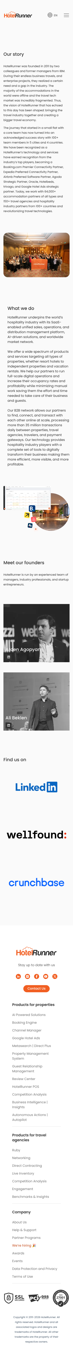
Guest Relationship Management (27, 1069)
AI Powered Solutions (29, 1014)
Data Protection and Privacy (34, 1268)
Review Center (23, 1079)
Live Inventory (23, 1173)
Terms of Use (22, 1276)
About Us (19, 1222)
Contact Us (36, 988)
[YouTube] (45, 976)
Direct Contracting (27, 1165)
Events (17, 1261)
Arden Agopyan (23, 649)
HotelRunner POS (25, 1086)
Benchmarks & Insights (30, 1196)
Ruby (16, 1150)
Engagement (22, 1189)
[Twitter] (54, 976)
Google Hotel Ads (26, 1038)
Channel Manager (26, 1030)
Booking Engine (24, 1022)
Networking (21, 1158)
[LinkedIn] (18, 976)
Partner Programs (26, 1237)
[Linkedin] (8, 657)
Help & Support (24, 1230)
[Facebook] (36, 976)
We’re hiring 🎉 (24, 1245)
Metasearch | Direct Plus (31, 1046)
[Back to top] (65, 1336)
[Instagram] (27, 976)
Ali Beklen (16, 718)
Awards (18, 1253)
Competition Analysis (29, 1094)
